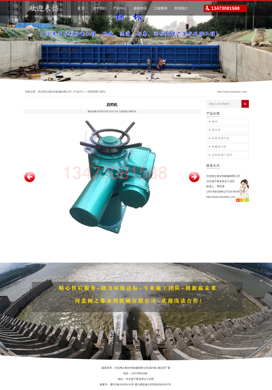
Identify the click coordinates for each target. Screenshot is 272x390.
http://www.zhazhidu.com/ (232, 91)
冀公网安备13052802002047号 (153, 384)
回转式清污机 (221, 138)
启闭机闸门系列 (96, 91)
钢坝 (215, 121)
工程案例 (160, 8)
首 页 (81, 8)
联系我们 (181, 8)
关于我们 (99, 8)
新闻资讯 (140, 8)
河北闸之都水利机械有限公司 (55, 91)
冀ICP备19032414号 (122, 384)
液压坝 (216, 129)
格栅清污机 (219, 146)
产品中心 (120, 8)
